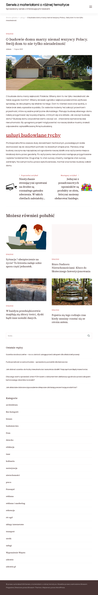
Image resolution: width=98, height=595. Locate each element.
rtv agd (9, 517)
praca (8, 482)
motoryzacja (11, 468)
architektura (12, 405)
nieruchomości (13, 475)
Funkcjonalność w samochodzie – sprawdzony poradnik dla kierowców (37, 362)
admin (8, 49)
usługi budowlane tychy (33, 135)
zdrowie (10, 559)
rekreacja (10, 510)
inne (8, 454)
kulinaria (10, 461)
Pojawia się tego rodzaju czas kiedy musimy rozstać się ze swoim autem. (69, 318)
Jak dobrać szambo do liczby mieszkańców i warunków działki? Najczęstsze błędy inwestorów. (47, 369)
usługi (10, 34)
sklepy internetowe (15, 524)
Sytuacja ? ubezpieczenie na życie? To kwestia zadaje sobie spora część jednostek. (24, 263)
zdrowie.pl (11, 566)
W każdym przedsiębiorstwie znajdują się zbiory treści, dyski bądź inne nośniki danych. (25, 314)
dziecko (9, 440)
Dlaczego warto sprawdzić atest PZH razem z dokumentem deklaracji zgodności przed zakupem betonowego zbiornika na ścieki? (48, 378)
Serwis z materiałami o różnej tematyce (37, 5)
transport (10, 531)
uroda (8, 538)
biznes (9, 419)
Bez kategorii (12, 412)
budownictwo (12, 426)
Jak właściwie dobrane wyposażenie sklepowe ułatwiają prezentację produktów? (41, 387)
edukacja (10, 447)
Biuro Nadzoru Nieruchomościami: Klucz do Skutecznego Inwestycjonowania (71, 268)
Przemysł (10, 489)
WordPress (60, 587)
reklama (10, 496)
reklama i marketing (15, 503)
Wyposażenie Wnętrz (15, 552)
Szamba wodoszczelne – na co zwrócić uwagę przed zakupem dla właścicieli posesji (42, 354)
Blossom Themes (35, 587)
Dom (8, 433)
